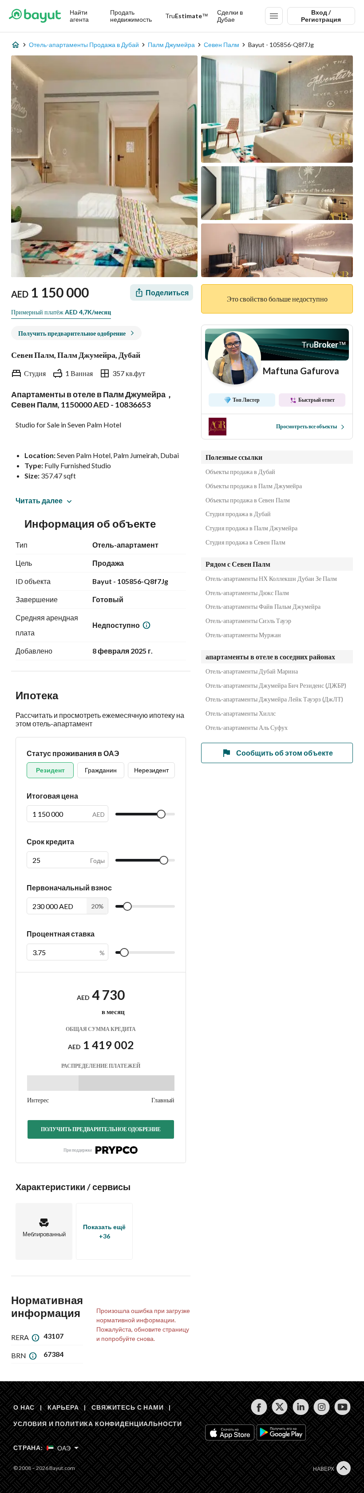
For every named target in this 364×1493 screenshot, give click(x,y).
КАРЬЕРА (63, 1407)
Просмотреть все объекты (306, 426)
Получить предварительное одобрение (101, 1129)
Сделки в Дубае (230, 15)
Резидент (50, 770)
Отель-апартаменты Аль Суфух (247, 727)
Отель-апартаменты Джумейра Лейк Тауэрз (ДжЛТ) (274, 699)
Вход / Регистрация (321, 15)
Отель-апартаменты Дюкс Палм (247, 592)
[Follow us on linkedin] (301, 1407)
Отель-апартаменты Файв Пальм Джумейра (263, 606)
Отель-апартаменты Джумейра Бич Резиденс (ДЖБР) (276, 685)
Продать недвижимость (131, 15)
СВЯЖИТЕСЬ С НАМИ (127, 1407)
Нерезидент (151, 770)
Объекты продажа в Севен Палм (248, 500)
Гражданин (101, 770)
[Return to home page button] (35, 16)
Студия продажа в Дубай (238, 513)
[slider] (161, 814)
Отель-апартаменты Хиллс (241, 713)
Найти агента (79, 15)
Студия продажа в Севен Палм (245, 542)
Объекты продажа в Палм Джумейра (254, 486)
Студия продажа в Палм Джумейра (251, 528)
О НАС (24, 1407)
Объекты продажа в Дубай (240, 471)
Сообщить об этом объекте (284, 752)
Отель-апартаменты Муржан (243, 635)
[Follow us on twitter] (280, 1407)
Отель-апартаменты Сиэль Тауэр (248, 620)
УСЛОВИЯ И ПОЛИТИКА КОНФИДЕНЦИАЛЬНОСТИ (97, 1423)
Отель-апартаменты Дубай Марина (252, 671)
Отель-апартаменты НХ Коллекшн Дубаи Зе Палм (271, 578)
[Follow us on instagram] (321, 1407)
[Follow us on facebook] (259, 1407)
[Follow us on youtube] (342, 1407)
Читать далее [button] (39, 500)
